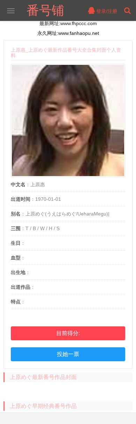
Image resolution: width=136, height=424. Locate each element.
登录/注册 (106, 11)
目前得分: (68, 333)
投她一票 (68, 354)
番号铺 (45, 10)
